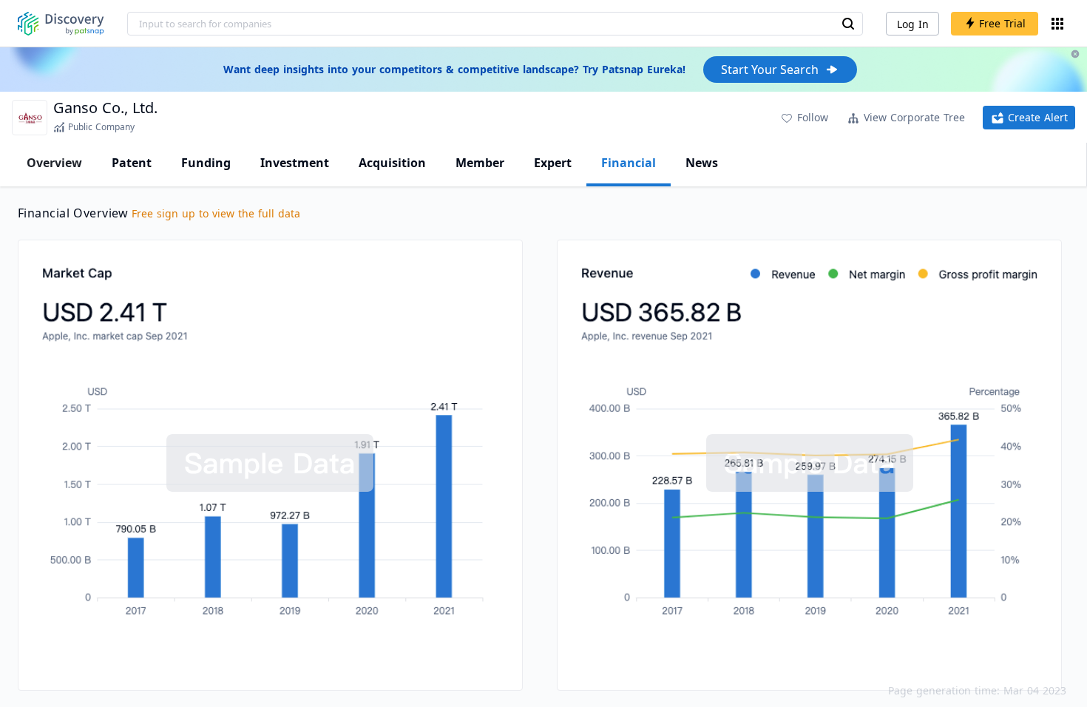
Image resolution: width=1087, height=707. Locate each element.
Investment (294, 163)
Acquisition (392, 163)
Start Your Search (770, 69)
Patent (132, 163)
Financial (628, 163)
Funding (206, 163)
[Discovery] (61, 23)
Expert (553, 163)
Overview (54, 163)
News (701, 163)
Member (480, 163)
